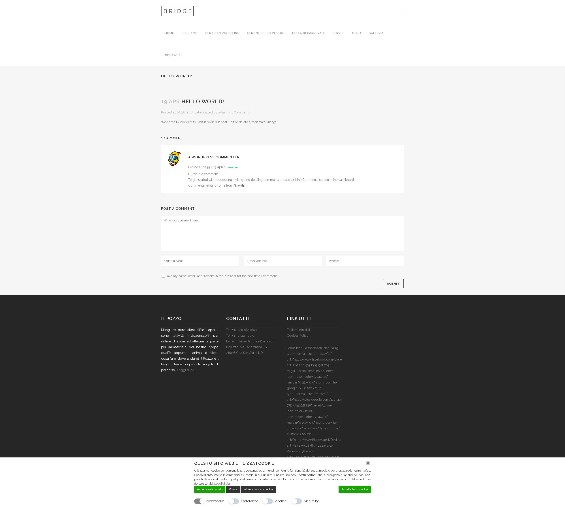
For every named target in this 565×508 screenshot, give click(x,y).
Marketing (311, 501)
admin (222, 112)
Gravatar (239, 185)
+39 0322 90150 (243, 335)
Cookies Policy (297, 335)
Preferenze (249, 501)
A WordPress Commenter (213, 157)
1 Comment (240, 112)
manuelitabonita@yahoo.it (255, 341)
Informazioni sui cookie (258, 489)
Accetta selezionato (209, 489)
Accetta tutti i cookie (354, 489)
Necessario (215, 501)
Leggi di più (186, 370)
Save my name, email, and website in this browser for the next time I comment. (221, 276)
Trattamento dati (298, 330)
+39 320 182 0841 (244, 330)
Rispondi (233, 167)
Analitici (281, 501)
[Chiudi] (368, 463)
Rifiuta (233, 489)
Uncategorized (201, 112)
